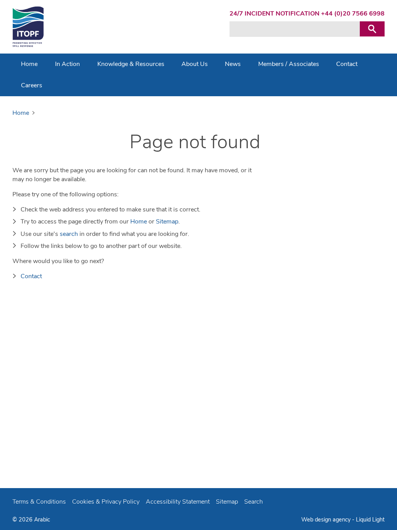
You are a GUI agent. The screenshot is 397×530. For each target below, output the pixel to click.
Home (138, 221)
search (69, 234)
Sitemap (167, 221)
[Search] (372, 28)
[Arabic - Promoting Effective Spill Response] (28, 26)
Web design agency (326, 519)
